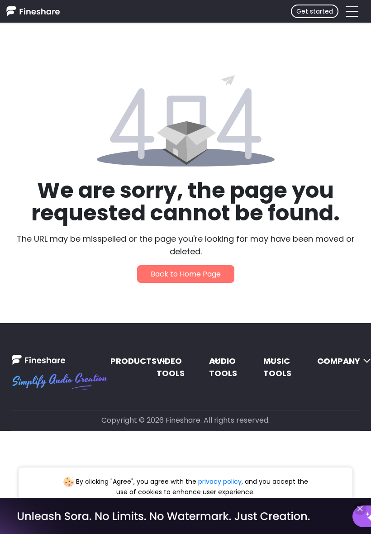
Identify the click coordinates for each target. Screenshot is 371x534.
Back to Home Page (186, 274)
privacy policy (220, 481)
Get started (314, 11)
